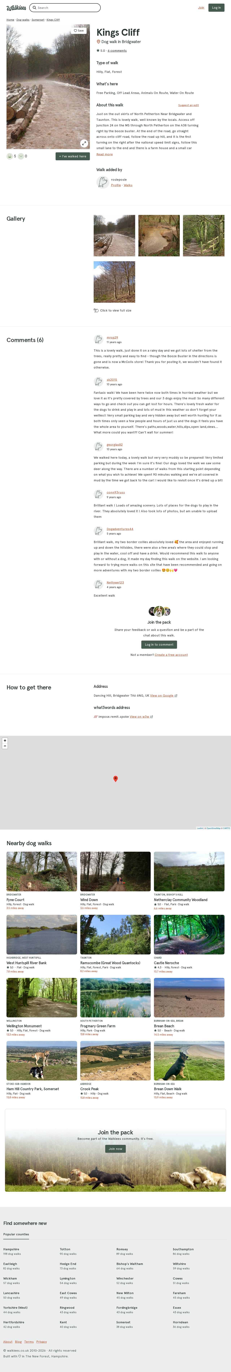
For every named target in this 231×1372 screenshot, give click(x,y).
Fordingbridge (126, 1308)
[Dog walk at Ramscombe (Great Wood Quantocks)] (115, 934)
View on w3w (140, 716)
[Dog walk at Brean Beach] (189, 998)
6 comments (117, 50)
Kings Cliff (53, 19)
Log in (216, 7)
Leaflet (200, 828)
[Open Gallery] (84, 143)
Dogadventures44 (120, 529)
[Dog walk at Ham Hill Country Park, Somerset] (41, 1061)
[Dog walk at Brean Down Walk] (189, 1061)
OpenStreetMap (214, 828)
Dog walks (22, 19)
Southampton (183, 1249)
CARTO (226, 828)
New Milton (125, 1293)
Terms (29, 1342)
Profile (116, 185)
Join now (115, 1149)
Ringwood (67, 1308)
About (7, 1342)
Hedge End (68, 1264)
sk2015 (112, 379)
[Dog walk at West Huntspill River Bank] (41, 934)
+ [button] (5, 740)
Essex (177, 1308)
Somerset (38, 19)
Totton (65, 1249)
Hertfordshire (13, 1322)
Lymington (67, 1278)
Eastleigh (10, 1264)
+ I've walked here (72, 156)
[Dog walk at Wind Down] (115, 871)
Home (10, 19)
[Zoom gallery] (114, 235)
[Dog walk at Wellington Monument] (41, 998)
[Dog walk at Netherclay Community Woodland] (189, 871)
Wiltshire (179, 1264)
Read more (104, 154)
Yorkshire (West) (15, 1308)
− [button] (5, 746)
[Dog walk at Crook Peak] (115, 1061)
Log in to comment (159, 644)
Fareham (179, 1293)
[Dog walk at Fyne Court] (41, 871)
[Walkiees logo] (16, 8)
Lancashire (11, 1293)
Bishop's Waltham (129, 1264)
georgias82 (115, 444)
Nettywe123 (115, 582)
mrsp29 (112, 337)
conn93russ (116, 492)
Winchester (125, 1278)
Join (201, 7)
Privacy (41, 1342)
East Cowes (68, 1293)
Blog (18, 1342)
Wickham (10, 1278)
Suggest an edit (188, 105)
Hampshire (11, 1249)
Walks (128, 185)
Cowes (178, 1278)
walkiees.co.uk (18, 1350)
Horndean (180, 1322)
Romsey (122, 1249)
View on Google (162, 695)
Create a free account (171, 655)
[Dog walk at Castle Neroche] (189, 934)
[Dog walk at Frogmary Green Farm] (115, 998)
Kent (63, 1322)
